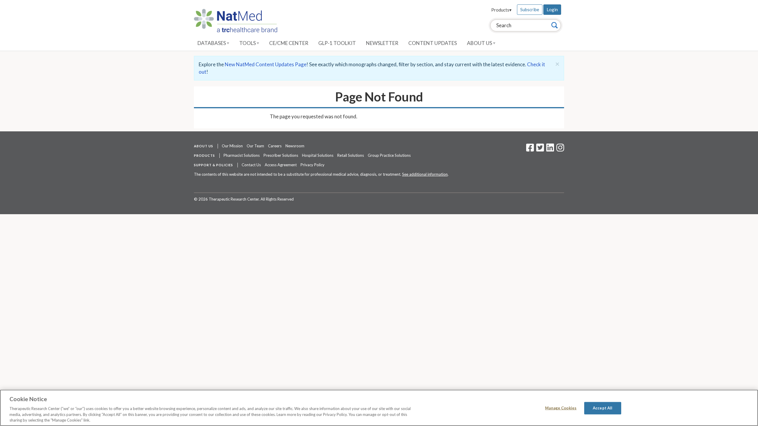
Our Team (255, 145)
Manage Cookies (560, 408)
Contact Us (251, 164)
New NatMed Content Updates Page (265, 64)
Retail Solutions (350, 155)
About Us (480, 43)
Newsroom (294, 145)
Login (552, 9)
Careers (275, 145)
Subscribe (529, 9)
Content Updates (432, 43)
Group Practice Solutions (389, 155)
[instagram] (560, 149)
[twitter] (539, 149)
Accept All (602, 408)
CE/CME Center (288, 43)
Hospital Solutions (317, 155)
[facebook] (530, 149)
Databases (212, 43)
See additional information (425, 174)
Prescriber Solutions (281, 155)
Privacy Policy (313, 164)
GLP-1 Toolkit (337, 43)
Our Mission (232, 145)
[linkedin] (550, 149)
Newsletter (382, 43)
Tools (248, 43)
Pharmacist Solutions (242, 155)
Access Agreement (281, 164)
